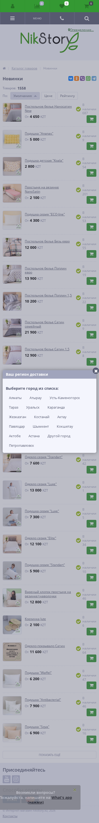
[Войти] (12, 6)
